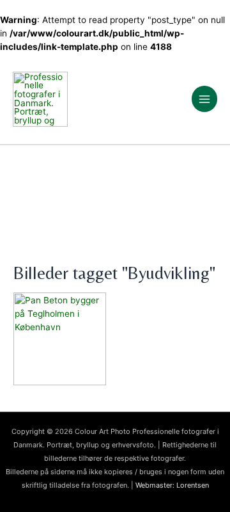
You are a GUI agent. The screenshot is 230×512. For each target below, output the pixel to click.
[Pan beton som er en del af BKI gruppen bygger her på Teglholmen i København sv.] (115, 338)
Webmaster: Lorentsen (172, 485)
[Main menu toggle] (205, 99)
